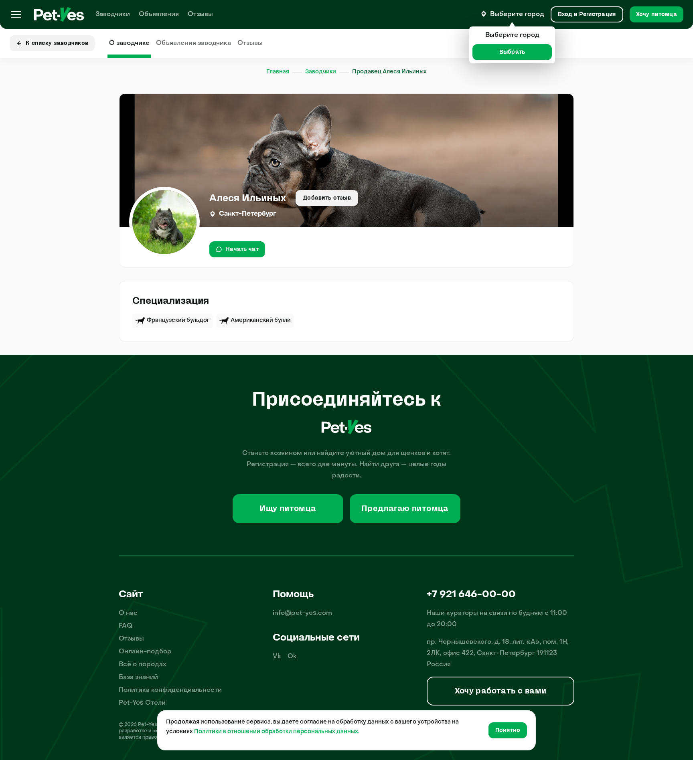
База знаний (138, 677)
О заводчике (129, 43)
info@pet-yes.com (302, 613)
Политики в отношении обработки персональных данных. (276, 731)
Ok (292, 656)
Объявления (159, 14)
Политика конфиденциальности (170, 690)
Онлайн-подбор (145, 652)
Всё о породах (142, 664)
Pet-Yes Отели (142, 703)
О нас (128, 613)
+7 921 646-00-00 (471, 595)
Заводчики (112, 14)
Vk (277, 656)
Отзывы (200, 14)
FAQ (125, 626)
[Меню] (16, 14)
